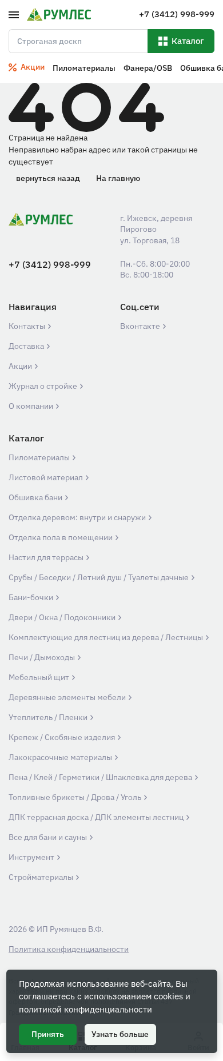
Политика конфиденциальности (69, 949)
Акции (21, 366)
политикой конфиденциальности (85, 1009)
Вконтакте (141, 326)
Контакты (28, 326)
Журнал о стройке (44, 386)
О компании (32, 406)
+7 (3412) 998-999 (50, 264)
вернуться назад (48, 178)
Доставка (27, 346)
